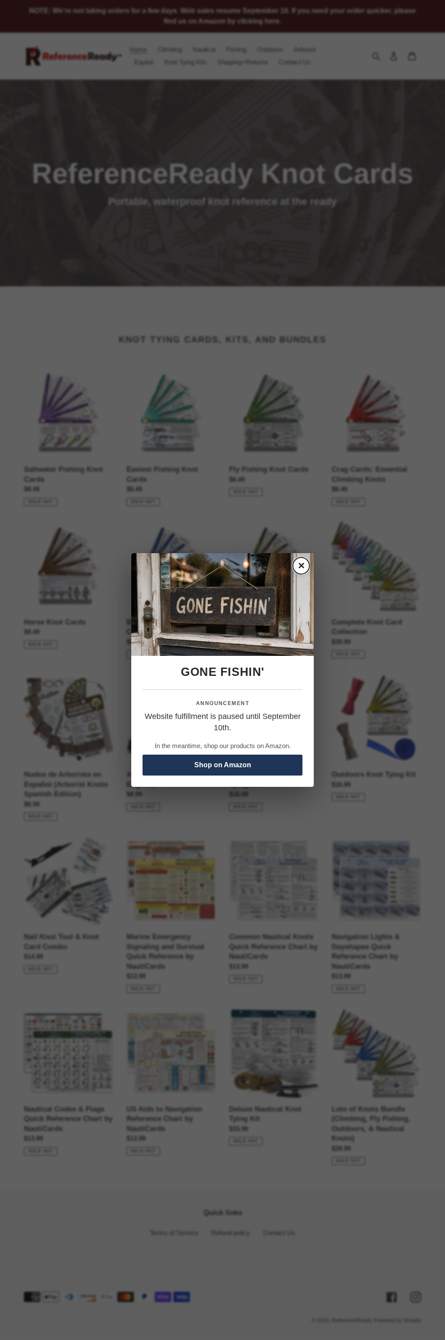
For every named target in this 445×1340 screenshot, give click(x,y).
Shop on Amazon (222, 765)
